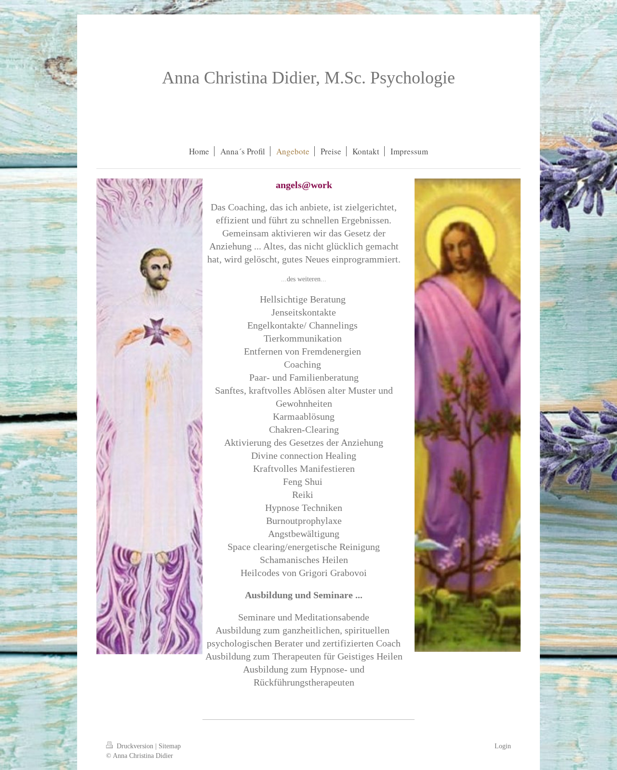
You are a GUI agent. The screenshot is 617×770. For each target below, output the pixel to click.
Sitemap (170, 746)
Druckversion (135, 746)
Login (503, 746)
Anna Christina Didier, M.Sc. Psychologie (308, 77)
